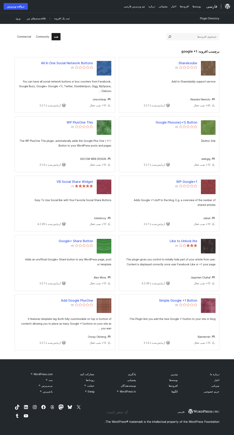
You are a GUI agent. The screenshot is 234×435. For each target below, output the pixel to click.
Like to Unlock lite (183, 241)
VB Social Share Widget (74, 182)
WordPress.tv (126, 391)
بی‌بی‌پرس (45, 385)
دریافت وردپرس (15, 6)
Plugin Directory (209, 18)
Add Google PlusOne (77, 300)
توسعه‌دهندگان (128, 385)
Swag (89, 391)
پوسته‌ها (173, 380)
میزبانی (215, 385)
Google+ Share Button (76, 241)
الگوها (174, 391)
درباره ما (214, 374)
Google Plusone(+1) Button (176, 122)
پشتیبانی (131, 380)
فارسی (181, 411)
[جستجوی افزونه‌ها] (169, 36)
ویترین (174, 374)
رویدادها (90, 380)
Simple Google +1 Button (178, 300)
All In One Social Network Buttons (67, 63)
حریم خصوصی (211, 391)
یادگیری (132, 374)
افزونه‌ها (173, 385)
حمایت (89, 385)
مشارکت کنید (87, 374)
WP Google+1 (186, 182)
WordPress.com (42, 374)
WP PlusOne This (80, 122)
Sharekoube (188, 63)
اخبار (216, 380)
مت (49, 380)
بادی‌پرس (46, 391)
